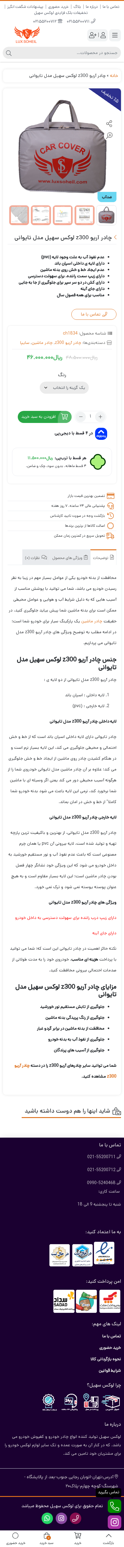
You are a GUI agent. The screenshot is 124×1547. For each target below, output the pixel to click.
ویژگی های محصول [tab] (67, 558)
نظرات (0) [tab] (33, 558)
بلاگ (77, 7)
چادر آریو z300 (68, 343)
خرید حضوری (58, 7)
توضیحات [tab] (101, 558)
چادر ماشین (42, 343)
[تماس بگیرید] (114, 1506)
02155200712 (45, 22)
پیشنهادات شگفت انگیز (25, 7)
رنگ (62, 374)
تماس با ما (111, 7)
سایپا (24, 343)
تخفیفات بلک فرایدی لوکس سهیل (61, 13)
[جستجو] (9, 53)
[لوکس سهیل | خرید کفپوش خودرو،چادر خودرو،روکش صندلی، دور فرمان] (27, 35)
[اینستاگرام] (114, 1522)
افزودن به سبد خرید (38, 417)
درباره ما (92, 7)
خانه (114, 75)
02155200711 (79, 22)
